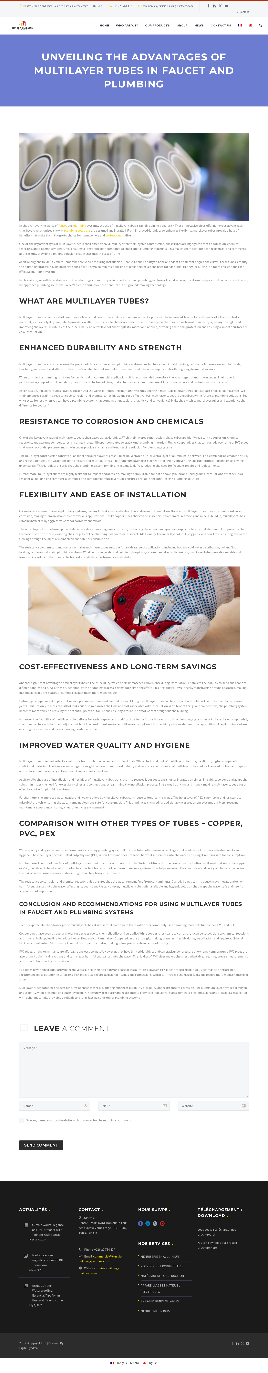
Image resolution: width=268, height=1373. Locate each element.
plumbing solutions (77, 230)
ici (213, 1234)
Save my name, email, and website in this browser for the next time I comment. (79, 1120)
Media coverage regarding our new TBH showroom (47, 1260)
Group (182, 25)
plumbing (79, 225)
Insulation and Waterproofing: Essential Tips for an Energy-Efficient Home (47, 1293)
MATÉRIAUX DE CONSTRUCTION (162, 1276)
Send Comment (41, 1145)
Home (104, 25)
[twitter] (155, 1224)
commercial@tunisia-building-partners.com (167, 6)
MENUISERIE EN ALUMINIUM (160, 1256)
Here (213, 1247)
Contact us (221, 25)
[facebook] (140, 1224)
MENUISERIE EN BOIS (155, 1311)
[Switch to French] (240, 25)
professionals (114, 235)
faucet (62, 225)
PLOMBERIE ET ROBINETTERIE (162, 1266)
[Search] (260, 25)
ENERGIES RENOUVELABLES (160, 1301)
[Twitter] (220, 5)
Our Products (157, 25)
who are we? (127, 25)
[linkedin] (147, 1224)
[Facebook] (208, 5)
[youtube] (162, 1224)
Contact (244, 12)
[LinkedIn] (214, 5)
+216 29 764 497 (122, 6)
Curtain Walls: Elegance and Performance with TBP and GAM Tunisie (48, 1230)
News (199, 25)
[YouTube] (226, 5)
